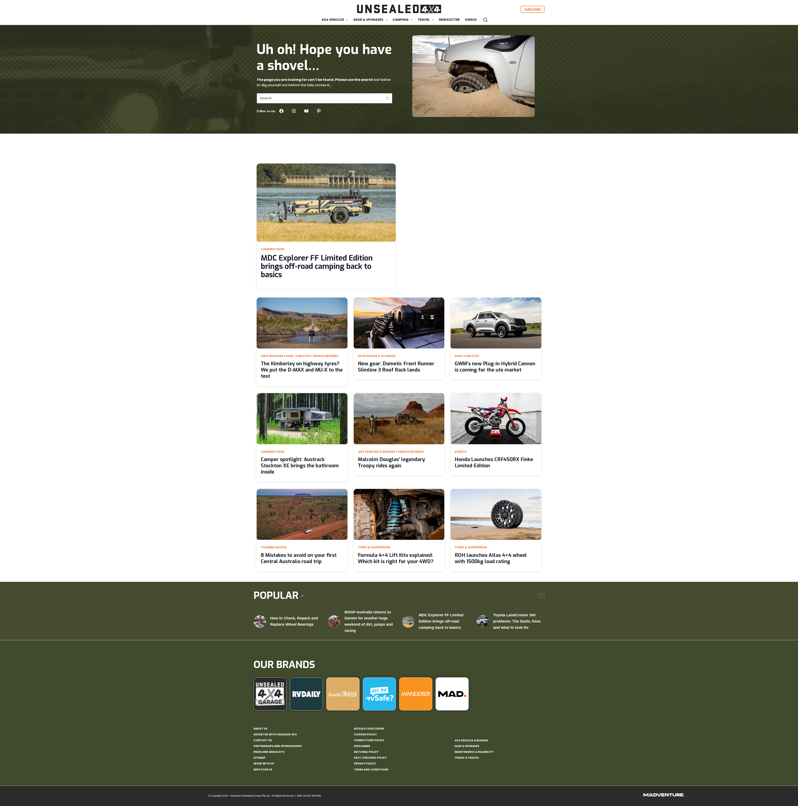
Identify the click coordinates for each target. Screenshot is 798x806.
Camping (401, 19)
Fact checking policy (370, 757)
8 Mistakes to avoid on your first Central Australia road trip (299, 558)
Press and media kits (269, 752)
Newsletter (449, 19)
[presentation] (326, 203)
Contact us (263, 740)
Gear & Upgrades (368, 19)
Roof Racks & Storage (376, 356)
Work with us (264, 763)
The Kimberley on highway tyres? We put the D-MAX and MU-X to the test (302, 370)
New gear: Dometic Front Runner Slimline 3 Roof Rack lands (396, 367)
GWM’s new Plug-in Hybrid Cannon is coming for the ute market (495, 367)
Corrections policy (369, 740)
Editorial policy (366, 752)
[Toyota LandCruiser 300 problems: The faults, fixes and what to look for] (483, 621)
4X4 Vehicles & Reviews (376, 452)
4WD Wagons (272, 356)
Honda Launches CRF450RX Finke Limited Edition (494, 462)
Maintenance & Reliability (473, 752)
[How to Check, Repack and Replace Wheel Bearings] (260, 621)
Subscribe (532, 9)
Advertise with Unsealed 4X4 (275, 734)
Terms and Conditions (371, 769)
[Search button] (387, 98)
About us (260, 728)
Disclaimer (362, 746)
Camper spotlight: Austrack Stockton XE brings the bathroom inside (300, 465)
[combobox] (319, 98)
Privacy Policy (365, 763)
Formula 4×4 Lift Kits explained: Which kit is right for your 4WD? (395, 558)
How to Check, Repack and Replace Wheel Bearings (294, 621)
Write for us (263, 769)
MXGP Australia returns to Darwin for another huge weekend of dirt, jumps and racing (369, 621)
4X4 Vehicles (332, 19)
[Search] (485, 20)
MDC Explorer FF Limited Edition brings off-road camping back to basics (317, 266)
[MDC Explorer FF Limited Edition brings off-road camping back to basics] (408, 621)
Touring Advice (274, 547)
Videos (471, 19)
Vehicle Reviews (325, 356)
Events (460, 452)
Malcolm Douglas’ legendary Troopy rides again (391, 462)
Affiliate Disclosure (369, 728)
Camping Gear (272, 249)
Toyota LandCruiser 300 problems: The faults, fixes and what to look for (517, 621)
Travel (424, 19)
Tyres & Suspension (374, 547)
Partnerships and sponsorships (278, 746)
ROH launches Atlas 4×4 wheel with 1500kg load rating (491, 558)
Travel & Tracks (466, 757)
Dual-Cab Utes (298, 356)
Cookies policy (365, 734)
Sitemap (259, 757)
